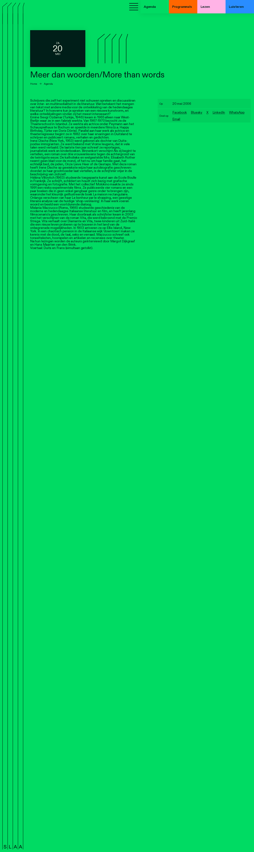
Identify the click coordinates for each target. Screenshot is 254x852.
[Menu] (133, 6)
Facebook (179, 112)
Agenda (48, 83)
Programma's (182, 7)
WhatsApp (237, 112)
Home (33, 83)
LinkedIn (219, 112)
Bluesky (196, 112)
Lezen (205, 7)
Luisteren (236, 7)
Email (176, 119)
